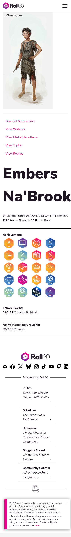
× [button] (67, 503)
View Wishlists (15, 129)
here (37, 525)
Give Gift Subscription (20, 121)
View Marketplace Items (21, 137)
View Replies (14, 153)
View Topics (14, 145)
